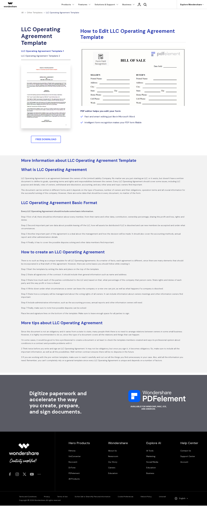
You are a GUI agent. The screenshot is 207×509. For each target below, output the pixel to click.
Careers (111, 467)
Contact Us (185, 450)
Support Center (187, 456)
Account (184, 462)
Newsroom (113, 456)
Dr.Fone (72, 467)
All (22, 12)
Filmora (72, 450)
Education (113, 473)
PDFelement (74, 473)
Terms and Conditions (28, 496)
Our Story (112, 462)
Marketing (150, 456)
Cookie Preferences (125, 496)
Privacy (47, 496)
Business (150, 473)
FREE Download (45, 139)
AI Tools (149, 450)
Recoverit (73, 462)
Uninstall (162, 496)
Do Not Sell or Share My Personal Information (92, 496)
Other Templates (35, 12)
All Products (74, 479)
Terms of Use (62, 496)
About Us (112, 450)
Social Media (152, 462)
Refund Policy (146, 496)
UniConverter (75, 456)
